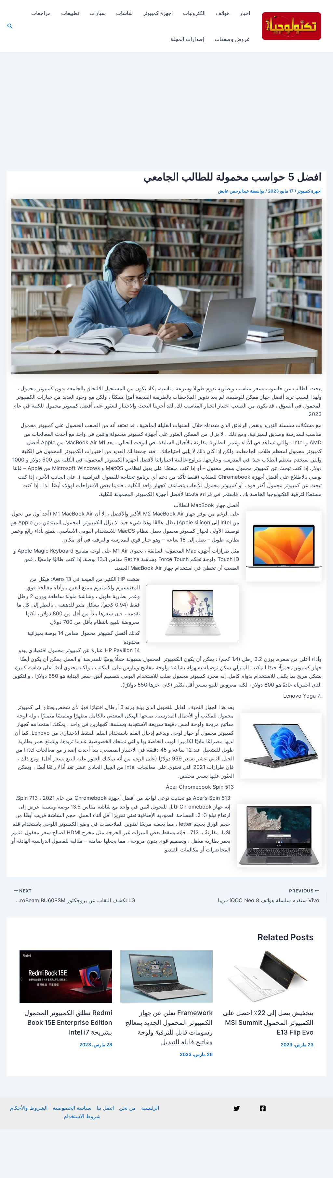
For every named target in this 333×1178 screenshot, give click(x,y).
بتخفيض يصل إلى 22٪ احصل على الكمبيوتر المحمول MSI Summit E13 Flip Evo (268, 1022)
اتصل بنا (105, 1107)
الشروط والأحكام (28, 1107)
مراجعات (41, 13)
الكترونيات (194, 13)
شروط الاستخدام (82, 1116)
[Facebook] (263, 1108)
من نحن (127, 1107)
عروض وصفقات (232, 39)
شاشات (124, 13)
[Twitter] (237, 1108)
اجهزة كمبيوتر (158, 13)
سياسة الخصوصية (72, 1107)
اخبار (245, 13)
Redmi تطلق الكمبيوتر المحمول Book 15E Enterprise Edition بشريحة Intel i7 (68, 1022)
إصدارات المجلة (187, 39)
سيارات (97, 13)
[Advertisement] (166, 101)
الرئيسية (150, 1107)
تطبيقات (70, 13)
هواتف (222, 13)
